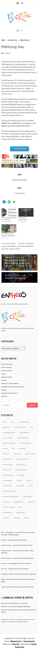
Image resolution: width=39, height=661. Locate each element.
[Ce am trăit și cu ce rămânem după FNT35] (9, 228)
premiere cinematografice (11, 496)
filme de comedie (22, 459)
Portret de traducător (9, 491)
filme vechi (20, 475)
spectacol (31, 502)
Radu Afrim (6, 502)
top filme (6, 518)
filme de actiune (30, 454)
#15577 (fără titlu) (6, 364)
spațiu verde (14, 249)
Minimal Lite (15, 641)
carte (31, 427)
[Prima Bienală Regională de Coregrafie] (9, 212)
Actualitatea (9, 243)
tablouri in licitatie (8, 507)
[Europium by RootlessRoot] (26, 212)
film (13, 448)
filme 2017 (6, 454)
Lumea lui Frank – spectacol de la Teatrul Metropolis (17, 558)
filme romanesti (8, 475)
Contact (3, 374)
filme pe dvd (7, 470)
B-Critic (7, 53)
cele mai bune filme (9, 432)
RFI (7, 249)
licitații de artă (7, 486)
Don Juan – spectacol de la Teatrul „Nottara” (15, 569)
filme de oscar (7, 464)
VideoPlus (4, 396)
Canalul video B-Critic (18, 597)
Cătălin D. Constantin (9, 443)
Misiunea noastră (6, 377)
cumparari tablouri (22, 438)
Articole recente (6, 367)
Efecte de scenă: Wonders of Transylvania (14, 603)
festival (5, 448)
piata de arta (20, 486)
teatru (20, 507)
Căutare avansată (6, 371)
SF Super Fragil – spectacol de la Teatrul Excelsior (16, 545)
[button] (22, 3)
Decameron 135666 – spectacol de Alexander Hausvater (18, 574)
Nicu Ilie (15, 644)
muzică (21, 246)
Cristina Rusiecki (24, 432)
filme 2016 (22, 448)
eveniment (12, 246)
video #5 (26, 518)
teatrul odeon (20, 512)
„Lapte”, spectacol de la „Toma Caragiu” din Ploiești (17, 587)
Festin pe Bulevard (25, 443)
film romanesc (7, 480)
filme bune (17, 454)
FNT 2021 (19, 480)
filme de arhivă (7, 459)
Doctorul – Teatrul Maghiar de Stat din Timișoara (16, 563)
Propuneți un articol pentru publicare (12, 387)
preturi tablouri (27, 496)
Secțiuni (3, 390)
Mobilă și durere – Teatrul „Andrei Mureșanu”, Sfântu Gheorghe (17, 552)
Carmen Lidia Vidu (20, 427)
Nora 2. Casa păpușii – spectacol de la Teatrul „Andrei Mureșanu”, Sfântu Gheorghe (17, 534)
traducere (16, 518)
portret (31, 486)
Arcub (12, 422)
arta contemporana (24, 422)
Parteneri (4, 380)
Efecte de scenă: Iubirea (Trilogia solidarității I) (15, 606)
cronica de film (7, 438)
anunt (22, 243)
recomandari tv (19, 502)
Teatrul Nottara (7, 512)
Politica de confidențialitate (10, 383)
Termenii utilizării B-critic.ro (9, 393)
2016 (4, 422)
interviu (29, 480)
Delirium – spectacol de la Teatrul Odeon (14, 540)
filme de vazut (21, 464)
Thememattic (29, 641)
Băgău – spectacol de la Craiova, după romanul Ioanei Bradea (18, 580)
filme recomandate (21, 470)
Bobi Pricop (6, 427)
